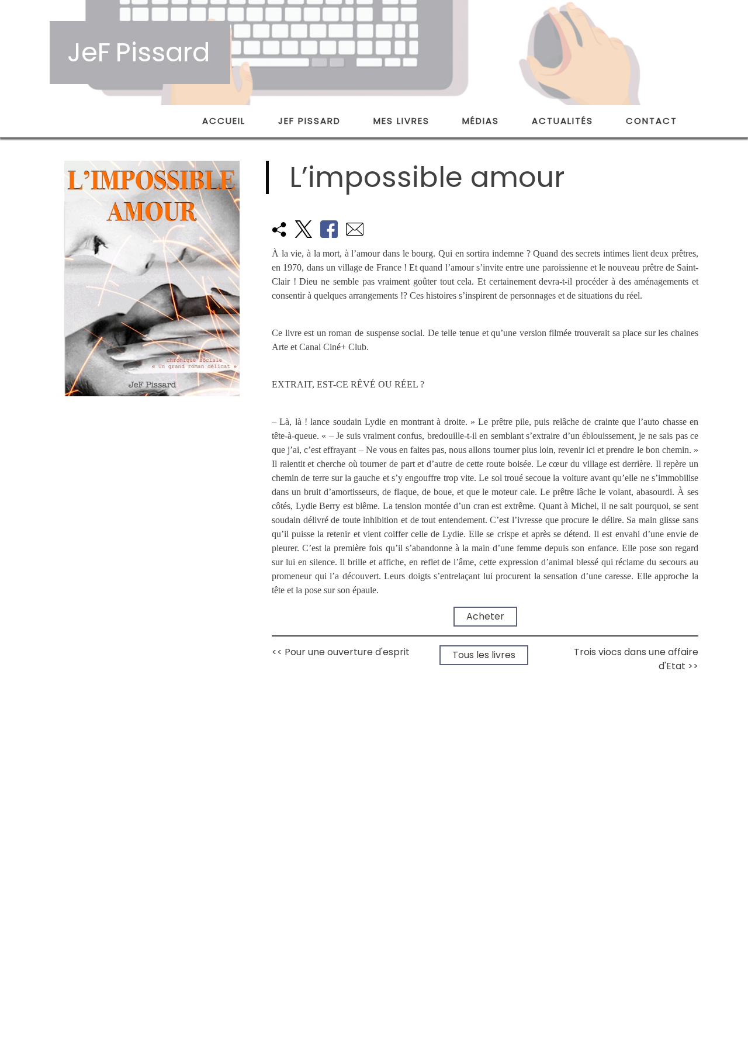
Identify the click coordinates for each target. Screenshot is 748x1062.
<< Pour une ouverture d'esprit (341, 652)
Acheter (490, 616)
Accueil (223, 121)
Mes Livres (401, 121)
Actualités (562, 121)
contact (651, 121)
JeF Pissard (309, 121)
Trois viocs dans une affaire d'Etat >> (636, 659)
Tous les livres (488, 655)
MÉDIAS (480, 121)
